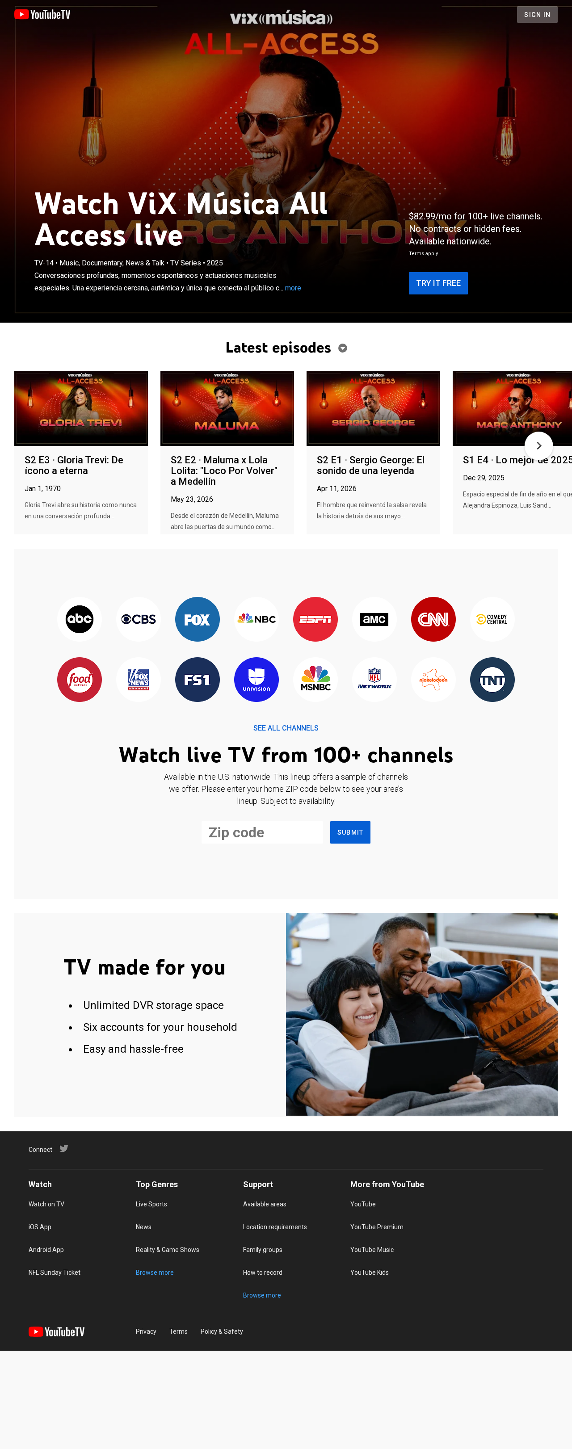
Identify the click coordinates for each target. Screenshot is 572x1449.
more (293, 288)
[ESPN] (315, 620)
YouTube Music (372, 1249)
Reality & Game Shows (167, 1249)
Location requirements (275, 1227)
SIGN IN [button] (537, 14)
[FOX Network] (197, 620)
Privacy (146, 1331)
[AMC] (374, 620)
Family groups (262, 1249)
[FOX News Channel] (138, 680)
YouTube (363, 1204)
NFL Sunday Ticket (54, 1272)
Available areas (264, 1204)
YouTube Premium (377, 1227)
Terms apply (423, 253)
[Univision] (256, 680)
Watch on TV (46, 1204)
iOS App (40, 1227)
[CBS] (138, 620)
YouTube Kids (369, 1272)
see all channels (286, 728)
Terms (178, 1331)
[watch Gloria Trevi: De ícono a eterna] (81, 409)
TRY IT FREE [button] (438, 283)
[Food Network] (79, 680)
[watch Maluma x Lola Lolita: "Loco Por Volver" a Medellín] (227, 409)
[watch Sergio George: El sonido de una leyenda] (373, 409)
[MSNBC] (315, 680)
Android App (46, 1249)
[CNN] (433, 620)
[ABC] (79, 620)
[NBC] (256, 620)
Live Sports (151, 1204)
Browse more (155, 1272)
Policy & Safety (222, 1331)
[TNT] (492, 680)
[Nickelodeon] (433, 680)
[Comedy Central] (492, 620)
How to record (262, 1272)
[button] (539, 446)
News (143, 1227)
